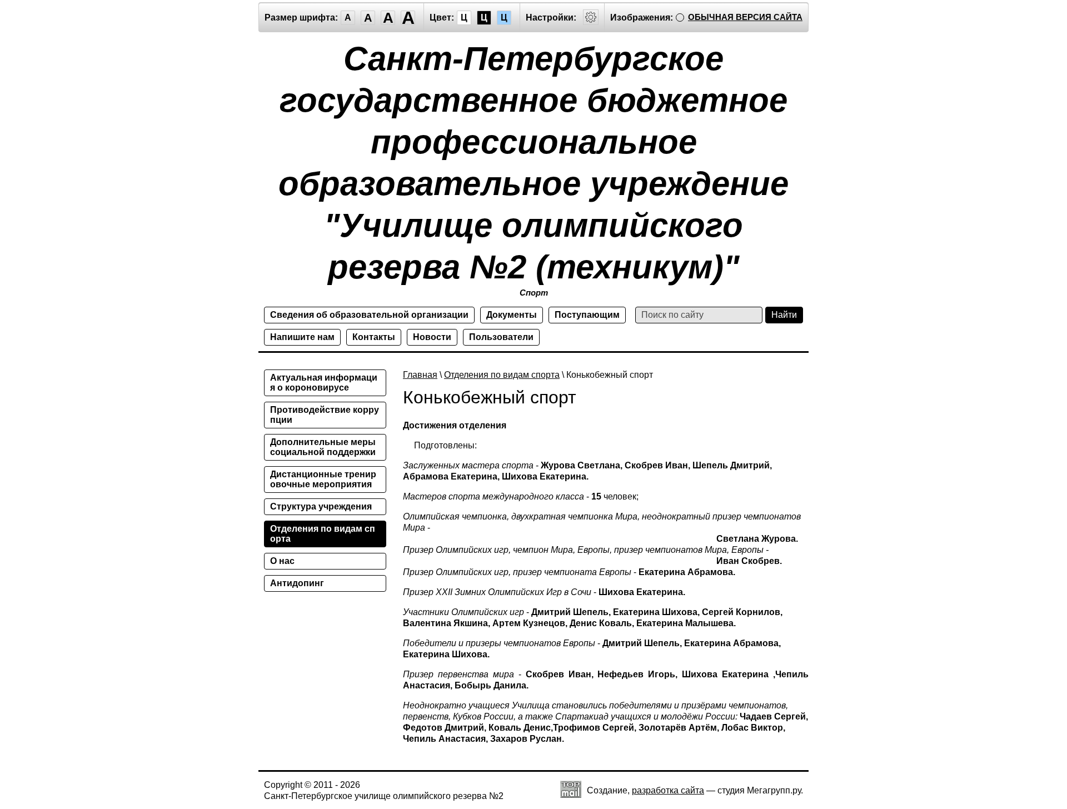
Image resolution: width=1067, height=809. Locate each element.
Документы (511, 314)
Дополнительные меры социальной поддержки (323, 447)
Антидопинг (297, 583)
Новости (432, 337)
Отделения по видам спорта (502, 374)
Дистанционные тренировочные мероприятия (323, 479)
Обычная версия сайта (745, 17)
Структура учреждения (321, 506)
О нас (282, 561)
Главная (420, 374)
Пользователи (501, 337)
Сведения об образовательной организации (369, 314)
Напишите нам (302, 337)
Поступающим (587, 314)
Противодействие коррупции (324, 415)
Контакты (373, 337)
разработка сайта (668, 790)
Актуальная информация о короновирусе (323, 382)
